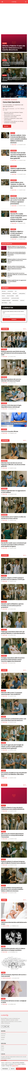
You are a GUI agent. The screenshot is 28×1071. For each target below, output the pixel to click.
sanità (17, 295)
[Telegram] (8, 1026)
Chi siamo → (4, 1060)
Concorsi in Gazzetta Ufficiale (9, 431)
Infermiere (3, 1033)
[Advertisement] (14, 18)
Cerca (2, 1049)
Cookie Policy (15, 1065)
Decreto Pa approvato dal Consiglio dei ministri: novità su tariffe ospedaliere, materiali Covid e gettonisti (12, 746)
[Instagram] (5, 1026)
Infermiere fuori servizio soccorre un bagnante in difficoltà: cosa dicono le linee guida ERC (13, 464)
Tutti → (25, 328)
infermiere (15, 293)
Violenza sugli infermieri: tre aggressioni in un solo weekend (18, 170)
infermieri (4, 291)
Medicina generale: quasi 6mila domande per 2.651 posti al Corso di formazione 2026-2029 (13, 353)
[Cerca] (25, 2)
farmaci (3, 295)
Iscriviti (7, 126)
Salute (2, 1046)
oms (10, 302)
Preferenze (5, 1068)
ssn (15, 291)
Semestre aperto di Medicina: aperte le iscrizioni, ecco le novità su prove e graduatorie (12, 605)
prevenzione (10, 291)
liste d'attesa (4, 302)
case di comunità (10, 295)
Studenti (3, 1037)
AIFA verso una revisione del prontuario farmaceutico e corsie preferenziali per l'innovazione (12, 835)
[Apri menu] (2, 2)
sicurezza (22, 300)
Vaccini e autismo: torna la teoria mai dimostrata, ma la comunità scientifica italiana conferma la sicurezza (18, 138)
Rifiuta (12, 1068)
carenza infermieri (5, 298)
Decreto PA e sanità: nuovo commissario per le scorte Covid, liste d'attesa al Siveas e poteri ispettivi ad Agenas (18, 217)
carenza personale (15, 298)
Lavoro (2, 1039)
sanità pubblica (22, 293)
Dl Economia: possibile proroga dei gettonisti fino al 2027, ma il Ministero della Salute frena (14, 774)
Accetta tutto (21, 1068)
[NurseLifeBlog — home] (14, 2)
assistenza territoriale (6, 293)
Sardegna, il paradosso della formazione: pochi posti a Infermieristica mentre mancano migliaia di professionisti (13, 659)
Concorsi (3, 1035)
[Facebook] (2, 1026)
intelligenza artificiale (6, 300)
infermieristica (15, 300)
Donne (2, 1048)
